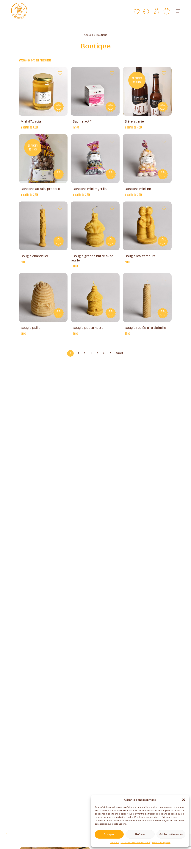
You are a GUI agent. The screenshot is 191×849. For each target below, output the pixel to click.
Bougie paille (30, 328)
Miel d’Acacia (31, 121)
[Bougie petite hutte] (95, 297)
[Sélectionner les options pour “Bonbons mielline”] (162, 174)
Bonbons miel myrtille (90, 189)
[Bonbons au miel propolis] (43, 158)
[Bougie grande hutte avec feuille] (95, 225)
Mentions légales (161, 842)
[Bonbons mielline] (147, 158)
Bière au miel (135, 121)
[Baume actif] (95, 91)
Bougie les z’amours (140, 256)
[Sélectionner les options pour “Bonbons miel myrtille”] (110, 174)
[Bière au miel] (147, 91)
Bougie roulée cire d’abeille (145, 328)
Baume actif (82, 121)
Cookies (114, 842)
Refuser (140, 834)
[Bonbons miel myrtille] (95, 158)
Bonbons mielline (138, 189)
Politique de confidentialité (135, 842)
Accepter (109, 834)
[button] (183, 800)
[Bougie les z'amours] (147, 225)
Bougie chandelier (34, 256)
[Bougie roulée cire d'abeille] (147, 297)
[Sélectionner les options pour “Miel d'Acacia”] (58, 106)
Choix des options (162, 106)
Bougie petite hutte (88, 328)
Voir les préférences (171, 834)
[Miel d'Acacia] (43, 91)
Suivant (119, 353)
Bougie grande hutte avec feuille (92, 258)
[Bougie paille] (43, 297)
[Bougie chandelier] (43, 225)
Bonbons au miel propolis (40, 189)
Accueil (88, 35)
